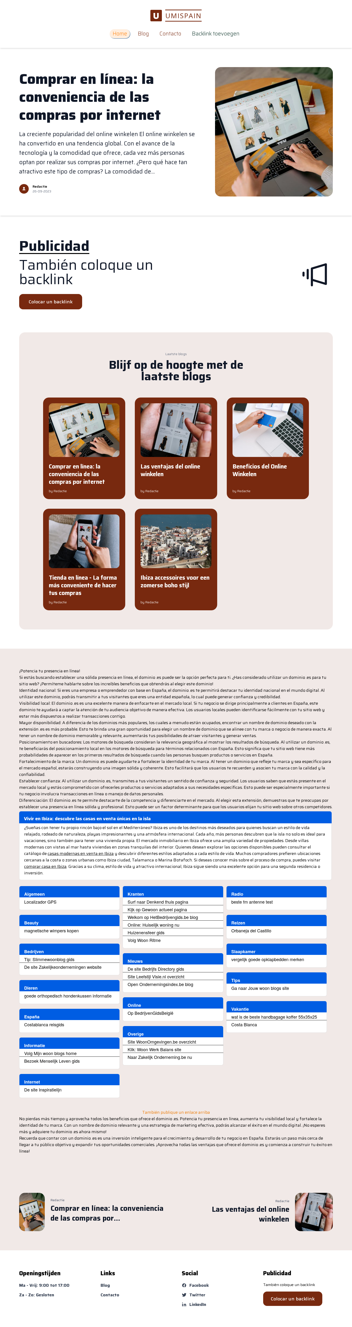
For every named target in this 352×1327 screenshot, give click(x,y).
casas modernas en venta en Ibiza (81, 853)
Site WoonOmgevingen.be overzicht (162, 1042)
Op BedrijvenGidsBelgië (150, 1013)
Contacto (170, 33)
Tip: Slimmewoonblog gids (49, 959)
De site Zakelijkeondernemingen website (63, 967)
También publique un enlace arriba (176, 1112)
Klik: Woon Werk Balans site (154, 1049)
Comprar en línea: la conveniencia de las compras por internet (90, 97)
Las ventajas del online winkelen (170, 470)
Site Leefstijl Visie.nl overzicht (156, 976)
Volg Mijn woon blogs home (50, 1053)
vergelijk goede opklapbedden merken (267, 959)
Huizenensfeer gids (146, 932)
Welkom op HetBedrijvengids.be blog (163, 917)
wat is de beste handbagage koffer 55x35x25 (274, 1017)
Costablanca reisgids (44, 1024)
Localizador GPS (40, 902)
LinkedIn (197, 1304)
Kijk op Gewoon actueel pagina (157, 909)
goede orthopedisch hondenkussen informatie (68, 995)
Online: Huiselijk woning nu (153, 925)
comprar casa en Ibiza (45, 866)
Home (120, 33)
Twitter (197, 1295)
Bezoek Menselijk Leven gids (52, 1061)
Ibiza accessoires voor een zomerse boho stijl (175, 581)
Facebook (199, 1285)
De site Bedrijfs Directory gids (156, 969)
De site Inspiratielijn (43, 1089)
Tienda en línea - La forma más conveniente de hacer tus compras (83, 585)
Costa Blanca (244, 1024)
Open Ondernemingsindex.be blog (160, 984)
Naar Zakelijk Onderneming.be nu (160, 1057)
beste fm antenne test (252, 902)
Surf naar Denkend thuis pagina (158, 902)
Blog (143, 33)
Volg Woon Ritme (144, 940)
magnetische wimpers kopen (51, 930)
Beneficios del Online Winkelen (260, 470)
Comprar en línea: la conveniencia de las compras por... (107, 1213)
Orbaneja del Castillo (251, 930)
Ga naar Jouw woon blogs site (260, 988)
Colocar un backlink (51, 302)
